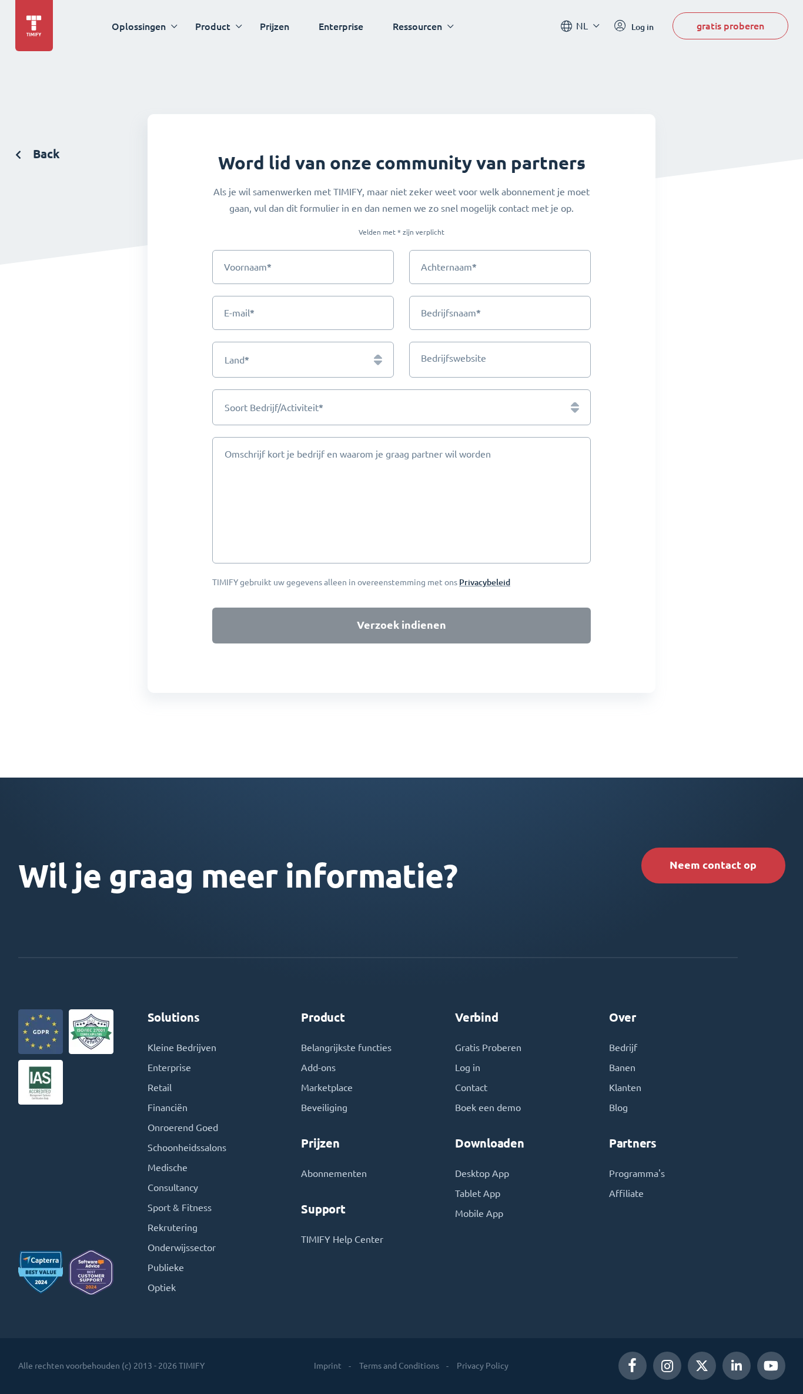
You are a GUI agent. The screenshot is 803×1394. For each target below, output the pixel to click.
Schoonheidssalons (187, 1147)
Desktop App (482, 1173)
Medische (168, 1167)
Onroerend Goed (183, 1127)
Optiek (162, 1287)
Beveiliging (324, 1107)
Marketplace (327, 1087)
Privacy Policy (482, 1365)
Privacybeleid (484, 582)
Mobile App (479, 1213)
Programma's (637, 1173)
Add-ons (318, 1067)
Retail (160, 1087)
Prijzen (274, 26)
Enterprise (341, 26)
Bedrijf (623, 1047)
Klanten (625, 1087)
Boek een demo (488, 1107)
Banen (622, 1067)
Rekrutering (173, 1227)
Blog (618, 1107)
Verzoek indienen (401, 625)
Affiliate (626, 1193)
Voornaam (248, 266)
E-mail (239, 312)
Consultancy (173, 1187)
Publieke (166, 1267)
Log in (467, 1067)
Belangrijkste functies (346, 1047)
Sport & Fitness (180, 1207)
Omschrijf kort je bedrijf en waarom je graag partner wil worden (358, 454)
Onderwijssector (182, 1247)
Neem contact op (713, 865)
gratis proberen (730, 25)
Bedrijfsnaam (451, 312)
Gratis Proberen (488, 1047)
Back (45, 154)
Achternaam (449, 266)
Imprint (328, 1365)
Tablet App (477, 1193)
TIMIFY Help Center (342, 1239)
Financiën (168, 1107)
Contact (471, 1087)
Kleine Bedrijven (182, 1047)
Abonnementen (334, 1173)
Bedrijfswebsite (453, 358)
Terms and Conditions (399, 1365)
